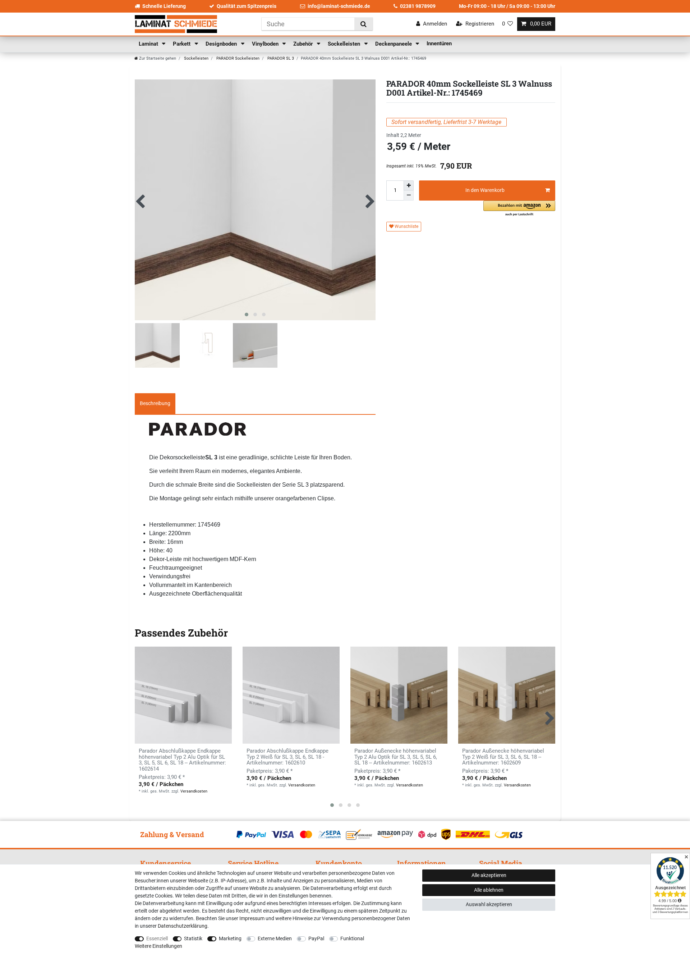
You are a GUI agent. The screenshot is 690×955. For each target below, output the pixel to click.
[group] (291, 695)
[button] (519, 209)
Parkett (182, 44)
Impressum (251, 918)
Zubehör (303, 44)
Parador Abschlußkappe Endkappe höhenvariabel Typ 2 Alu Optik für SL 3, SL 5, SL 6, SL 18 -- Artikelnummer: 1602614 (182, 760)
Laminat (149, 44)
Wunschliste (406, 226)
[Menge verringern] (409, 195)
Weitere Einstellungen (158, 946)
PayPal (316, 938)
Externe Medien (275, 938)
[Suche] (363, 24)
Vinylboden (266, 44)
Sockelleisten (345, 44)
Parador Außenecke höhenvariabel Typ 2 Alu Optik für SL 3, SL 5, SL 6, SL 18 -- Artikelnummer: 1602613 (395, 757)
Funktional (352, 938)
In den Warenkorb (485, 190)
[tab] (155, 403)
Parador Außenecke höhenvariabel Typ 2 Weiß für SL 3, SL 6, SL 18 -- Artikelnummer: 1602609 (503, 757)
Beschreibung (155, 403)
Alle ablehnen (488, 890)
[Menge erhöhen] (409, 185)
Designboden (222, 44)
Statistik (193, 938)
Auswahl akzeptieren (489, 904)
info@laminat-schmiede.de (339, 6)
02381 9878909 (418, 6)
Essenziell (157, 938)
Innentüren (439, 43)
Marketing (230, 938)
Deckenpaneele (394, 44)
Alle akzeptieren (489, 875)
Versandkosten (193, 791)
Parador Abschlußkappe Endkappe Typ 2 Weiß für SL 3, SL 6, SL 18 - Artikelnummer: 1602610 (287, 757)
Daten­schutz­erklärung (182, 926)
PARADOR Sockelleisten (237, 58)
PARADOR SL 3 (280, 58)
